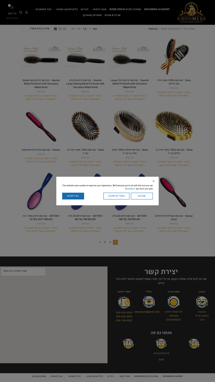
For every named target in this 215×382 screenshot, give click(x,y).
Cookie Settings (116, 196)
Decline (142, 196)
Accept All (73, 196)
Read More (130, 188)
